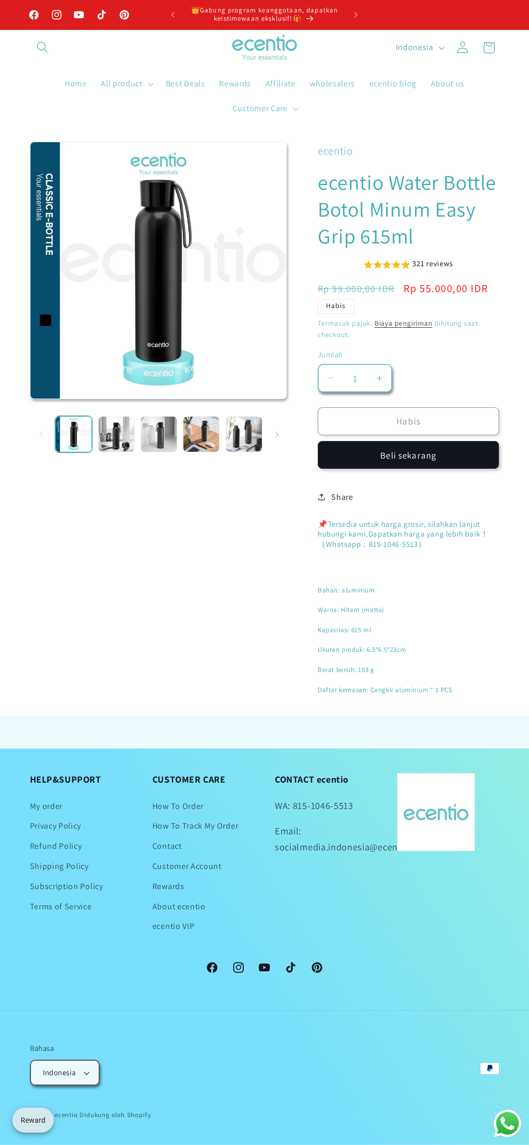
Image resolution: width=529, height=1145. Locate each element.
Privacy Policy (56, 825)
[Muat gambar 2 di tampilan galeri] (116, 434)
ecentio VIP (173, 926)
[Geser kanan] (276, 434)
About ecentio (179, 906)
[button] (43, 48)
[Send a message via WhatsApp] (507, 1123)
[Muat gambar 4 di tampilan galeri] (201, 434)
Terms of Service (61, 906)
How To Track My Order (195, 825)
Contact (167, 846)
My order (46, 806)
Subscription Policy (66, 886)
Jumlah (330, 354)
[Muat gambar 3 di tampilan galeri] (159, 434)
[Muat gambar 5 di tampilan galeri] (244, 434)
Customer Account (187, 866)
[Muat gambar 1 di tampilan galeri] (73, 434)
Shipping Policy (59, 866)
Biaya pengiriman (403, 323)
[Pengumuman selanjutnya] (356, 15)
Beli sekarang (408, 455)
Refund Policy (56, 846)
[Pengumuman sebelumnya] (173, 15)
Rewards (168, 886)
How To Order (178, 806)
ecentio (66, 1114)
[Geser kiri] (41, 434)
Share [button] (342, 497)
